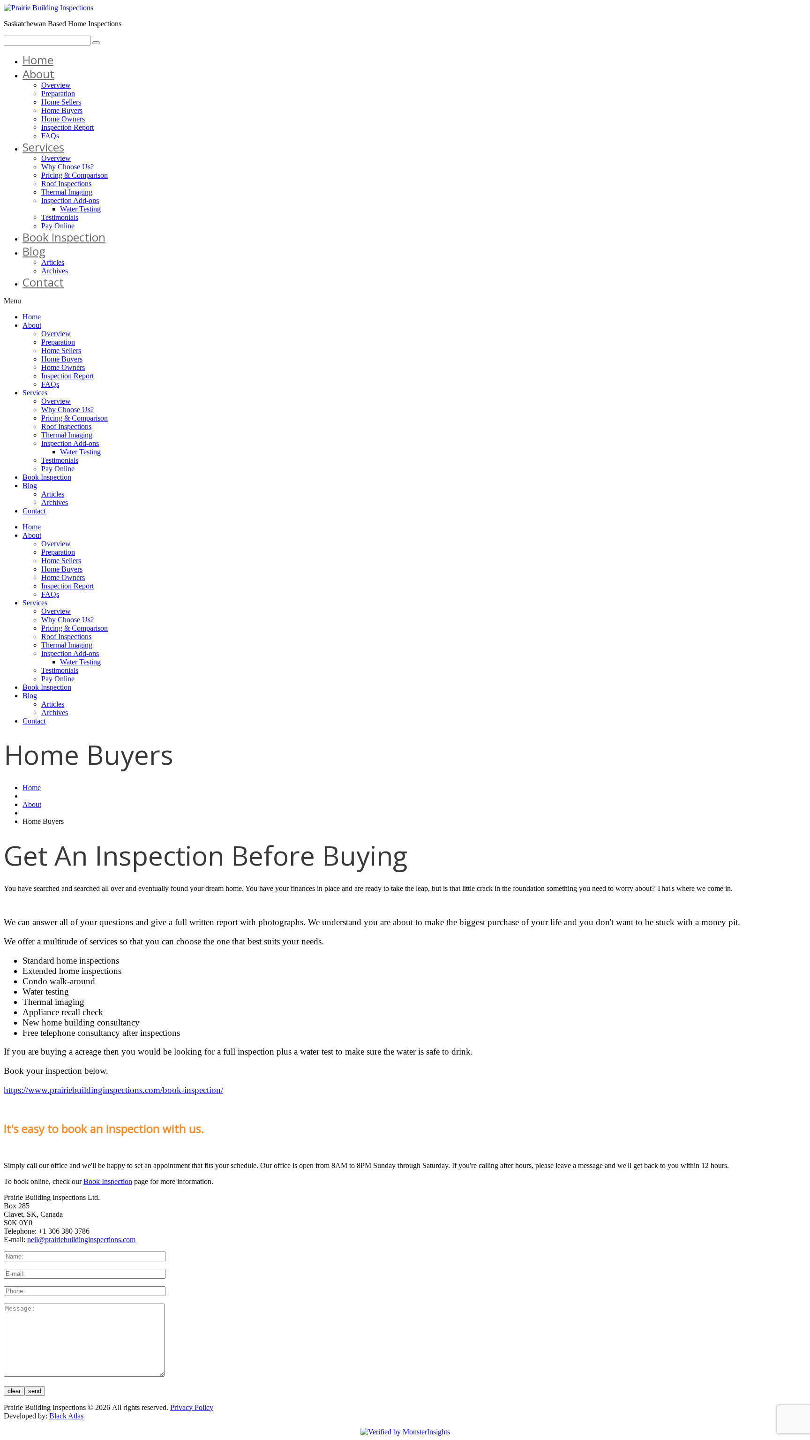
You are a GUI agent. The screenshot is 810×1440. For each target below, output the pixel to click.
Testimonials (59, 217)
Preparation (58, 94)
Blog (33, 251)
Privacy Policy (191, 1407)
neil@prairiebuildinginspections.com (81, 1240)
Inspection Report (67, 127)
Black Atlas (66, 1416)
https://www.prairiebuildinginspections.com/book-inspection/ (113, 1090)
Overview (56, 85)
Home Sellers (61, 102)
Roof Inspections (66, 184)
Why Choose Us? (67, 167)
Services (43, 147)
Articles (52, 262)
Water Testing (80, 209)
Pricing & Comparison (74, 175)
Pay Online (58, 226)
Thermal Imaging (66, 192)
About (38, 74)
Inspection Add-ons (70, 200)
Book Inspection (63, 237)
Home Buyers (61, 110)
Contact (43, 282)
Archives (54, 271)
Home (37, 60)
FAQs (50, 136)
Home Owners (63, 119)
